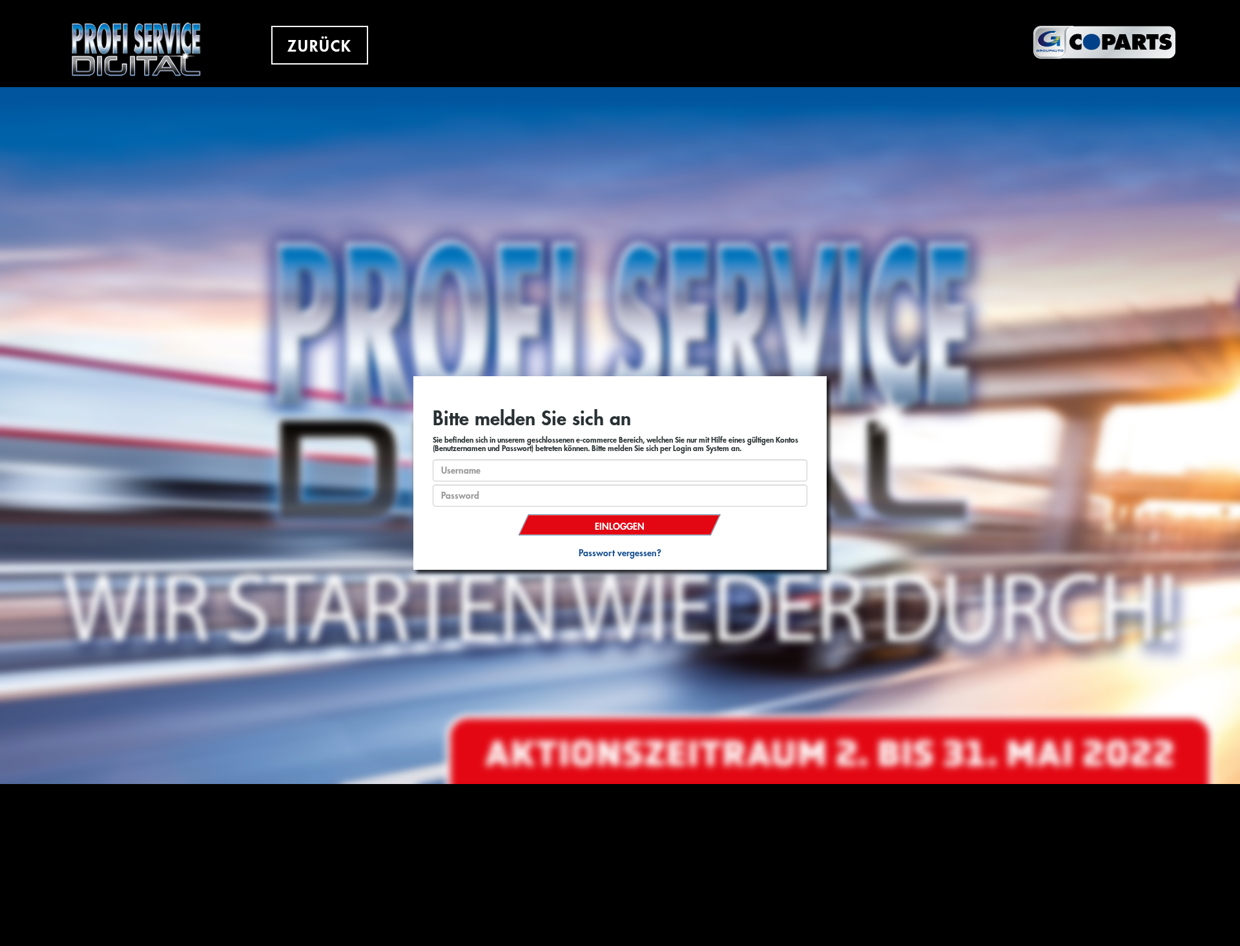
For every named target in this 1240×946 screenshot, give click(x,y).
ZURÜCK (319, 46)
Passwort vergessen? (620, 553)
